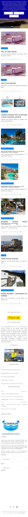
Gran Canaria (4, 48)
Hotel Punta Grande (9, 259)
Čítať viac (14, 16)
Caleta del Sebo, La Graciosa (7, 380)
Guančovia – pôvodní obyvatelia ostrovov (10, 393)
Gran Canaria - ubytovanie (7, 148)
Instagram (17, 507)
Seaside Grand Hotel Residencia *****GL (14, 223)
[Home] (12, 26)
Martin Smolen (14, 59)
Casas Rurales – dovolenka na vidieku (14, 294)
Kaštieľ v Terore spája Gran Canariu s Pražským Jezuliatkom (14, 405)
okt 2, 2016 (5, 303)
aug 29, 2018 (5, 159)
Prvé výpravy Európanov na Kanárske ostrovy (11, 369)
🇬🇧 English (4, 79)
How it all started (8, 83)
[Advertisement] (14, 487)
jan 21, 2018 (5, 266)
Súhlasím (8, 13)
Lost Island (13, 408)
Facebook (11, 507)
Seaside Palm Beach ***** (12, 152)
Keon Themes (21, 513)
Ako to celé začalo (9, 51)
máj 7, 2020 (5, 59)
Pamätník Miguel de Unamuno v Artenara (9, 373)
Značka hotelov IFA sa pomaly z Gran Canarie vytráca (14, 116)
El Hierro (4, 255)
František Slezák (4, 399)
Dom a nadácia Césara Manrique (8, 376)
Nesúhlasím (19, 13)
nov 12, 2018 (5, 124)
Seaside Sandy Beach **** (12, 187)
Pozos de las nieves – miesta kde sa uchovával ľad (12, 383)
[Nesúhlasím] (26, 9)
